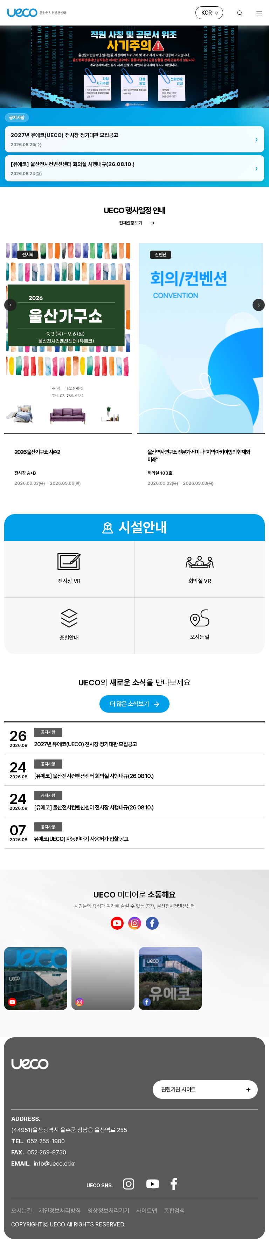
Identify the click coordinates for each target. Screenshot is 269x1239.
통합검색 (174, 1210)
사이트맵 (147, 1210)
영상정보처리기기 (109, 1210)
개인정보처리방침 (60, 1210)
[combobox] (205, 1085)
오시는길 (22, 1210)
